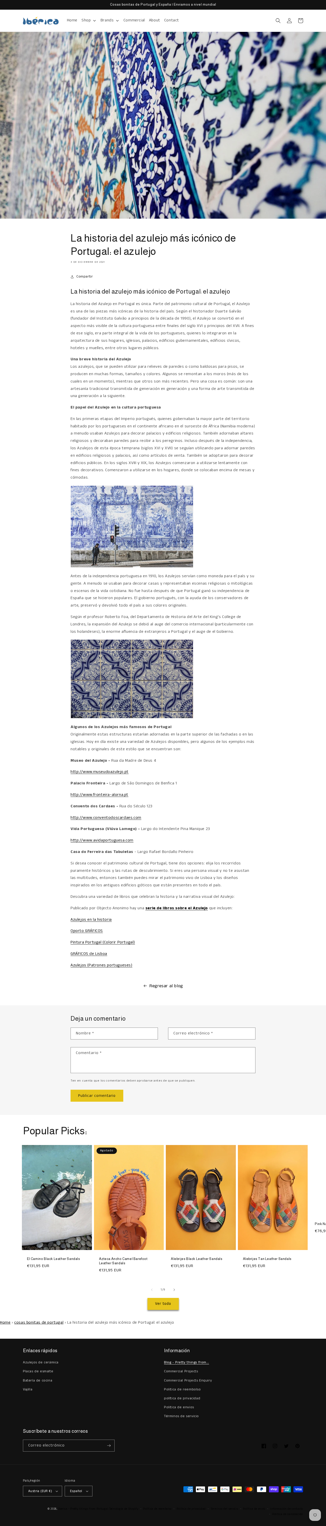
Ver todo (163, 1303)
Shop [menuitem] (86, 20)
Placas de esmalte (38, 1371)
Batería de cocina (37, 1380)
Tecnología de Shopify (124, 1509)
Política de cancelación (287, 1514)
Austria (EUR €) (40, 1491)
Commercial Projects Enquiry (188, 1380)
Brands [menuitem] (107, 20)
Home (5, 1322)
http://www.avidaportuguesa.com (102, 840)
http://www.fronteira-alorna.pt (99, 795)
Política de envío (254, 1509)
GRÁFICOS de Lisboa (89, 954)
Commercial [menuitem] (134, 20)
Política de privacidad (191, 1509)
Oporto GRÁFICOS (87, 931)
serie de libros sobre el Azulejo (176, 908)
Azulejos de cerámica (41, 1362)
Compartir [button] (84, 276)
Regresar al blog (166, 986)
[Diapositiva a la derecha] (174, 1289)
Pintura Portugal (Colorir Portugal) (103, 942)
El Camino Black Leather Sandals (53, 1259)
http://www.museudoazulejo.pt (100, 772)
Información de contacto (286, 1509)
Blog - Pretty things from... (186, 1362)
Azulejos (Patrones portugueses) (101, 965)
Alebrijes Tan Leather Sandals (267, 1259)
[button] (278, 20)
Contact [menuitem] (171, 20)
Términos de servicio (181, 1416)
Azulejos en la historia (91, 920)
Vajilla (27, 1389)
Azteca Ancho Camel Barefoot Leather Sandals (123, 1261)
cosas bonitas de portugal (38, 1322)
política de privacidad (182, 1398)
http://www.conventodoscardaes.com (106, 818)
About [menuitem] (154, 20)
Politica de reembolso (182, 1389)
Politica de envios (179, 1407)
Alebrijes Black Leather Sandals (197, 1259)
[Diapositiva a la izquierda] (151, 1289)
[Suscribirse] (108, 1446)
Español (76, 1491)
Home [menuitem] (72, 20)
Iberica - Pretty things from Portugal (83, 1509)
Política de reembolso (157, 1509)
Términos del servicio (224, 1509)
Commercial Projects (181, 1371)
